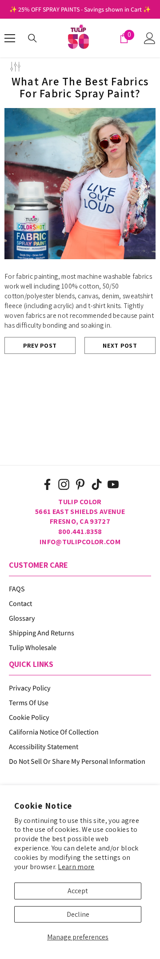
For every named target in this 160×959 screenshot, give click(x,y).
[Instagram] (63, 484)
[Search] (32, 38)
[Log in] (150, 38)
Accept (78, 890)
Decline (78, 914)
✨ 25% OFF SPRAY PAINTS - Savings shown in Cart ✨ (80, 9)
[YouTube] (113, 484)
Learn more (76, 866)
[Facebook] (47, 484)
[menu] (9, 38)
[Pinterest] (80, 484)
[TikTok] (96, 484)
